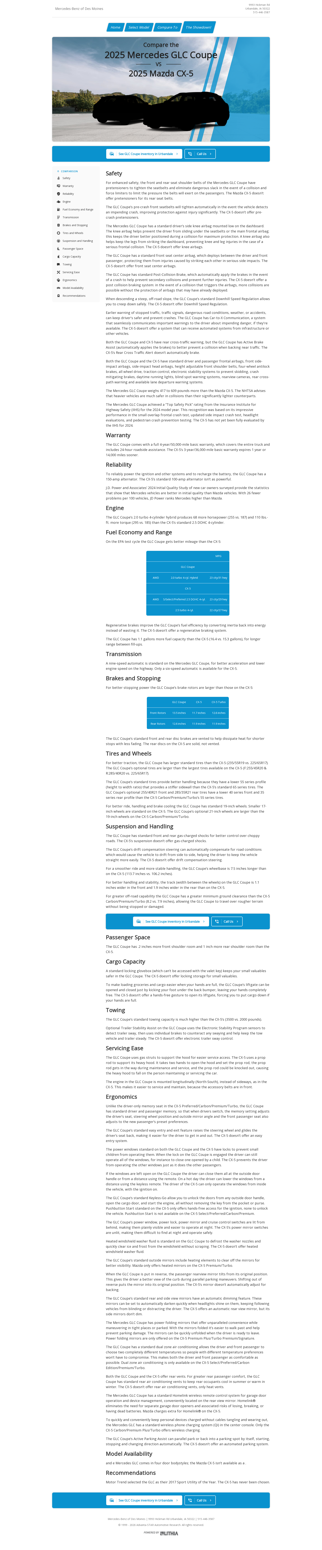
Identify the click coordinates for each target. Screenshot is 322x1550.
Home (115, 27)
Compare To (167, 27)
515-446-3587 (261, 12)
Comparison (69, 171)
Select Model (139, 27)
